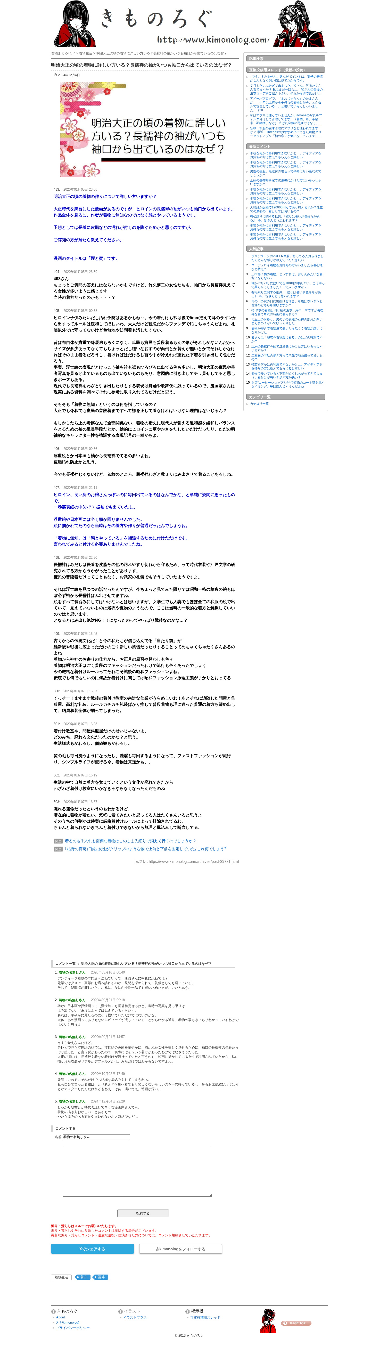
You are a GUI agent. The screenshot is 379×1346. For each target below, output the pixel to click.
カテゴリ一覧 (259, 404)
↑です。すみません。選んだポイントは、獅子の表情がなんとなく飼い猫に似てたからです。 (286, 78)
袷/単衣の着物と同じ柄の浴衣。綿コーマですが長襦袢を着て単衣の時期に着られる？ (287, 312)
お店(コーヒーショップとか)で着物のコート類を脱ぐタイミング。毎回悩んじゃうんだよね (288, 384)
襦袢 (101, 1277)
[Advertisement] (145, 907)
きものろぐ (195, 1335)
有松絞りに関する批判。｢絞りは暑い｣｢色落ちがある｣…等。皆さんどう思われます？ (285, 218)
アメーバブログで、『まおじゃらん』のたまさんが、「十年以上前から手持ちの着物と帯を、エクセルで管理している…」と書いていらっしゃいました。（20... (285, 104)
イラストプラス (135, 1317)
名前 (58, 1137)
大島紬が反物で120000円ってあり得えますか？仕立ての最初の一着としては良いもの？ (286, 209)
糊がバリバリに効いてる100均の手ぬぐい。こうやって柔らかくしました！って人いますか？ (288, 285)
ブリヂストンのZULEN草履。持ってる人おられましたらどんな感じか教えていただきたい (287, 258)
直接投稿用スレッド (205, 1317)
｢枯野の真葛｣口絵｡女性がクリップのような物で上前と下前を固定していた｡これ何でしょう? (145, 849)
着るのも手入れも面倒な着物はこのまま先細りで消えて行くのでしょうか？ (130, 841)
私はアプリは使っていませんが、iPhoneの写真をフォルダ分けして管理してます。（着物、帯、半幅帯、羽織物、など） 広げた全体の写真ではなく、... (286, 119)
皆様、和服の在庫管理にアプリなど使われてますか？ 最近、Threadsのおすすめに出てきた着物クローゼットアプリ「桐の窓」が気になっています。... (285, 132)
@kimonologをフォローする (180, 1249)
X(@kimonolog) (67, 1322)
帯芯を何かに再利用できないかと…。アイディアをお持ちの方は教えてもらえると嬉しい (285, 155)
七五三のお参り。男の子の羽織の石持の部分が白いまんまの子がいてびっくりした (287, 321)
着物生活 (61, 1277)
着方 (83, 1277)
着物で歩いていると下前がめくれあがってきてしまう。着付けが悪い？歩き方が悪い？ (287, 375)
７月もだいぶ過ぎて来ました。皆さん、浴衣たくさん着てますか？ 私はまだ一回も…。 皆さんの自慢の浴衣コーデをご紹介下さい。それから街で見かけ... (286, 89)
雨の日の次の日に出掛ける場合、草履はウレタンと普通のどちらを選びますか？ (287, 303)
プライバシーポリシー (73, 1328)
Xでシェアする (92, 1249)
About (60, 1317)
